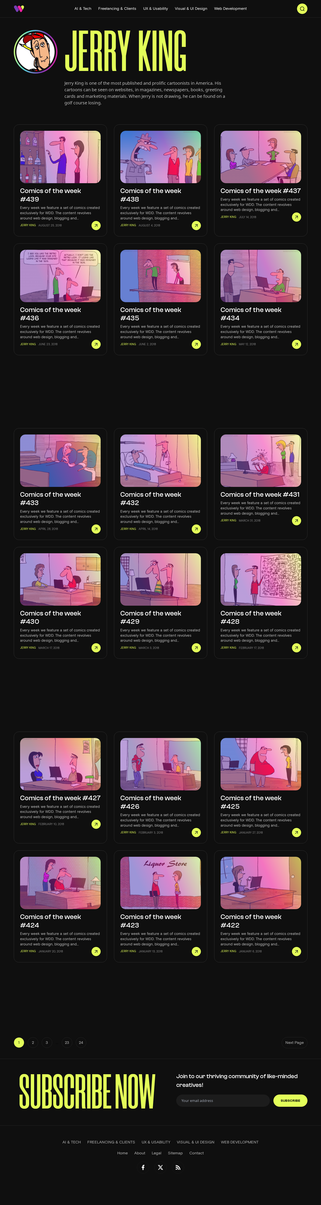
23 (67, 1042)
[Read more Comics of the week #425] (296, 832)
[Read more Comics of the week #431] (296, 520)
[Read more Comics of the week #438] (196, 225)
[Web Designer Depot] (19, 8)
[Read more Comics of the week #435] (196, 344)
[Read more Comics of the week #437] (296, 217)
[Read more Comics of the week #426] (196, 832)
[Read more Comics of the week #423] (196, 951)
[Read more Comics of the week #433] (96, 529)
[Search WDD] (302, 8)
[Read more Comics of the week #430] (96, 647)
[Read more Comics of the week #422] (296, 951)
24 (81, 1042)
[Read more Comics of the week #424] (96, 951)
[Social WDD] (143, 1167)
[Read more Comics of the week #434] (296, 344)
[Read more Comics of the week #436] (96, 344)
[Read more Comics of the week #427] (96, 824)
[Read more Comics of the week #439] (96, 225)
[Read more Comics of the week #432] (196, 529)
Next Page (294, 1042)
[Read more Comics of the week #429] (196, 647)
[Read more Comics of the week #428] (296, 647)
